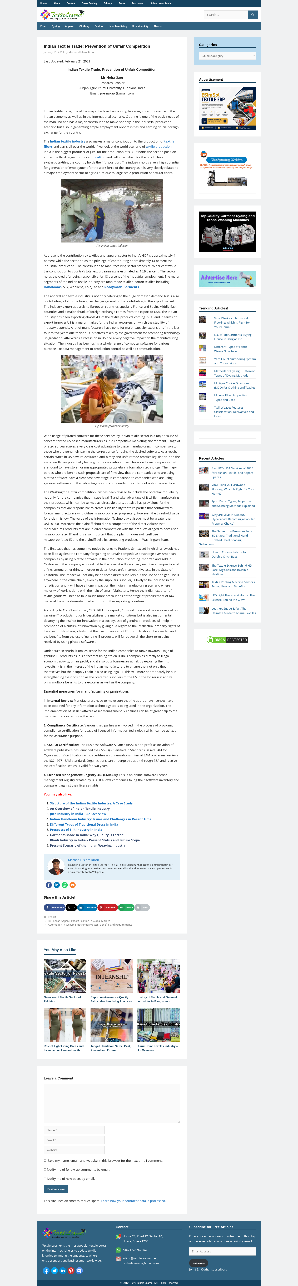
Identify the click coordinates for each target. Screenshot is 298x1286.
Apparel (69, 26)
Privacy (108, 3)
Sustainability (140, 26)
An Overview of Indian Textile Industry (80, 809)
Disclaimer (137, 3)
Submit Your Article (160, 3)
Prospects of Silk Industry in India (76, 830)
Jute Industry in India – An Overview (78, 814)
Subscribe (199, 1263)
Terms (122, 3)
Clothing (84, 26)
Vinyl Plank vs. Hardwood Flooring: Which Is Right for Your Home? (232, 322)
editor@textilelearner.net (140, 1258)
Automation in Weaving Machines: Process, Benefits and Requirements (90, 924)
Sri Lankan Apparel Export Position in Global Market (79, 921)
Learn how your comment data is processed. (133, 1201)
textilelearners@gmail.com (141, 1263)
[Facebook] (49, 885)
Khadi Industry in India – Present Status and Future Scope (95, 840)
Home (43, 3)
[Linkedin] (57, 885)
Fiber (43, 26)
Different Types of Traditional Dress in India (84, 824)
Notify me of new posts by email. (71, 1179)
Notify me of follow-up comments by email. (78, 1169)
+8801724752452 (135, 1250)
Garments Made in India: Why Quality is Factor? (87, 835)
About (56, 3)
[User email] (72, 885)
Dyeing (56, 26)
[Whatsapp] (65, 885)
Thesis (158, 26)
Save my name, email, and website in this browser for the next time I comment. (105, 1160)
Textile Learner (145, 1282)
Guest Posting (89, 3)
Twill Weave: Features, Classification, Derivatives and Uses (234, 411)
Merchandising (118, 26)
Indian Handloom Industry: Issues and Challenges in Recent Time (100, 819)
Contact (71, 3)
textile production (159, 146)
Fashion (99, 26)
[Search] (253, 14)
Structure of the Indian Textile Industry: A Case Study (91, 803)
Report (52, 917)
